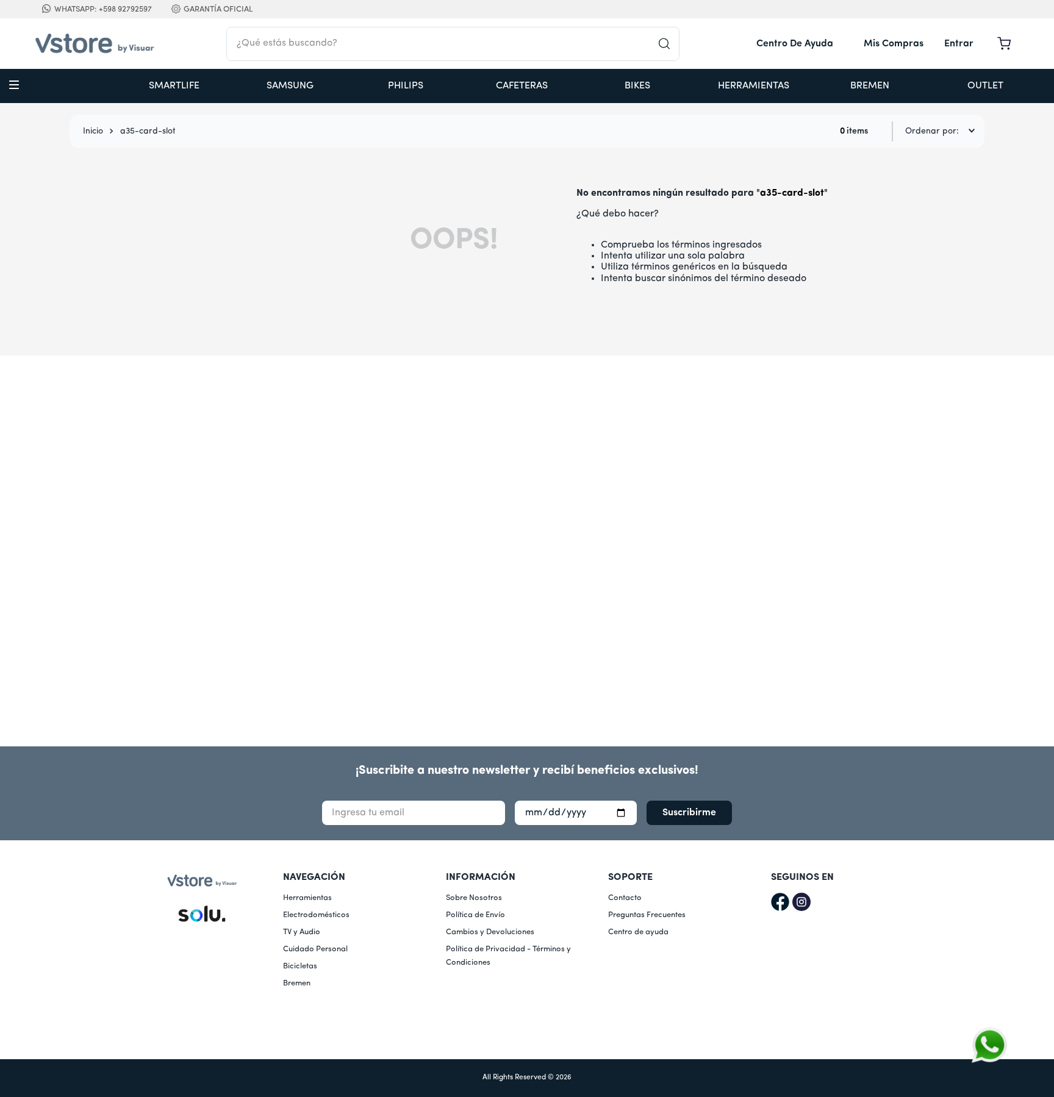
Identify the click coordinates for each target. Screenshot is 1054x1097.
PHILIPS (405, 86)
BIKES (637, 86)
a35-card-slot (148, 131)
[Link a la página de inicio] (93, 132)
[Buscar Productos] (668, 43)
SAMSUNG (290, 86)
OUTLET (985, 86)
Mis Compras (893, 44)
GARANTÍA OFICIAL (218, 9)
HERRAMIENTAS (753, 86)
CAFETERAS (522, 86)
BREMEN (869, 86)
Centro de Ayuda (794, 44)
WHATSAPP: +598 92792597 (103, 9)
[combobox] (452, 44)
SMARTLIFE (174, 86)
